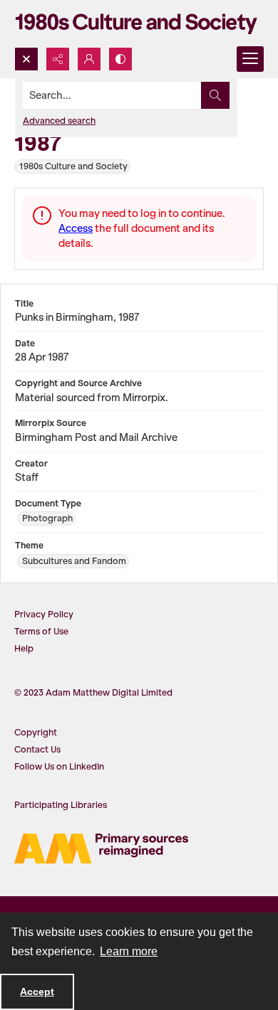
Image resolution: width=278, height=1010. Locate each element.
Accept (37, 991)
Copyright (35, 732)
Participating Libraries (60, 804)
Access (75, 228)
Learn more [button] (129, 951)
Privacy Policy (43, 614)
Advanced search (59, 120)
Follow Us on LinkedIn (59, 766)
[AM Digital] (101, 848)
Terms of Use (41, 631)
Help (24, 648)
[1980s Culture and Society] (139, 23)
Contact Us (37, 749)
